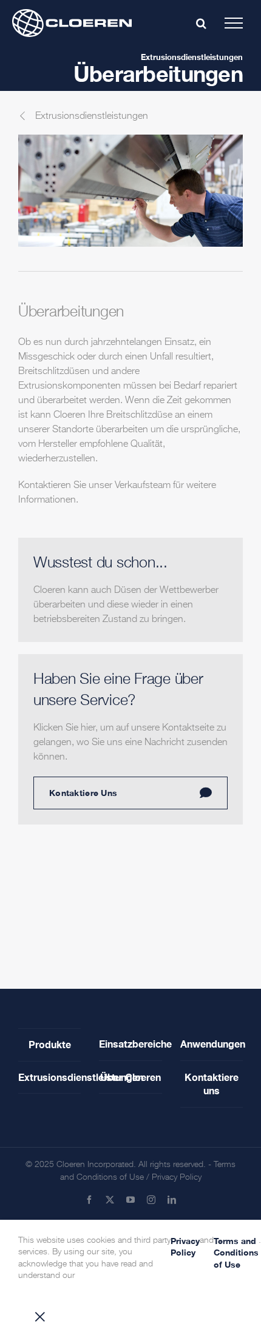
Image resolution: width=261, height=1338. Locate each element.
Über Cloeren (130, 1077)
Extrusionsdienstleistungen (192, 57)
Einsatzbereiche (130, 1043)
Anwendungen (211, 1043)
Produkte (50, 1044)
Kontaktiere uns (212, 1083)
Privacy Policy (177, 1177)
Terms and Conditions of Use (236, 1252)
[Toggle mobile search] (201, 23)
